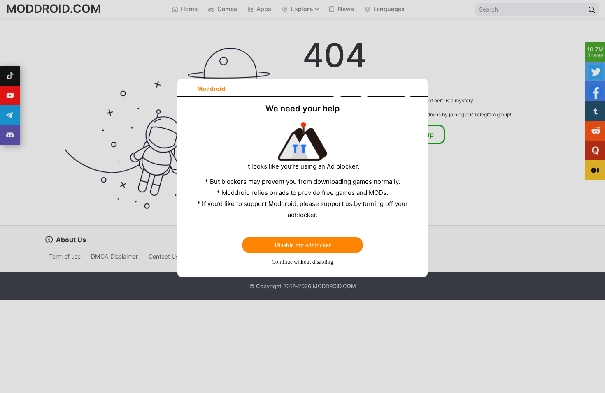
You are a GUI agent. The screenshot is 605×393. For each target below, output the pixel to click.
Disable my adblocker (303, 245)
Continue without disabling (302, 262)
